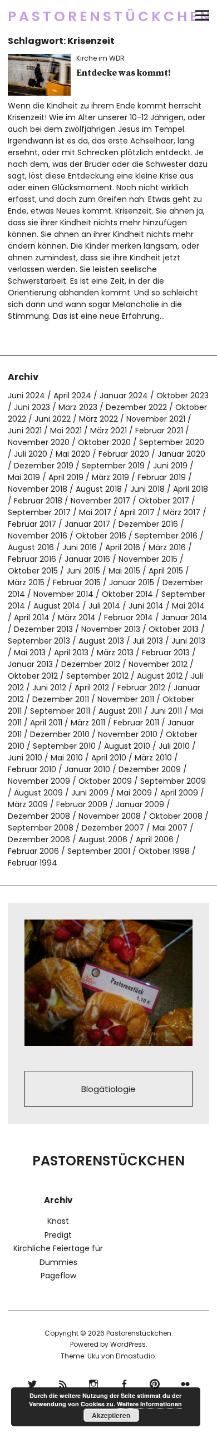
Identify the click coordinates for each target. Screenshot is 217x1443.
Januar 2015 (131, 582)
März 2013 (115, 652)
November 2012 (158, 664)
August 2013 (101, 640)
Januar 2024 (124, 395)
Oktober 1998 (164, 851)
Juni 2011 (166, 710)
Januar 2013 (30, 664)
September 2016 (166, 535)
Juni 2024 (26, 395)
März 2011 (88, 722)
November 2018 (37, 489)
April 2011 (46, 722)
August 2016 (31, 547)
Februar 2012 (141, 687)
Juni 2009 (89, 792)
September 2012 (97, 675)
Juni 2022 (52, 418)
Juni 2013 (188, 640)
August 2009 (38, 792)
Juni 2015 (83, 570)
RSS (62, 1382)
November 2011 (125, 699)
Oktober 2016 (101, 535)
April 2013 (71, 652)
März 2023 (77, 407)
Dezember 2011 (60, 699)
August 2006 (102, 839)
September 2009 (173, 781)
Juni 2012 (49, 687)
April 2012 (92, 687)
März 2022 (98, 418)
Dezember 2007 (113, 827)
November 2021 (155, 418)
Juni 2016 (79, 547)
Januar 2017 (87, 524)
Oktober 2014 (127, 594)
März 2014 (77, 617)
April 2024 (72, 395)
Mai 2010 (67, 757)
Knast (58, 1221)
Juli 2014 (104, 605)
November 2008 (109, 816)
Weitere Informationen (149, 1404)
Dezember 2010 (60, 734)
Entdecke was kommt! (123, 72)
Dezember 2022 (136, 407)
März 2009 (28, 804)
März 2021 (108, 430)
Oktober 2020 (104, 442)
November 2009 (39, 781)
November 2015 (148, 559)
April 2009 (179, 792)
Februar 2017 (32, 524)
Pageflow (58, 1275)
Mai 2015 (124, 570)
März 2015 (26, 582)
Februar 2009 (81, 804)
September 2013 (39, 640)
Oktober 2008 (176, 816)
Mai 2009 (134, 792)
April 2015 (166, 570)
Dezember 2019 (43, 465)
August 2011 (120, 710)
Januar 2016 (87, 559)
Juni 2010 (25, 757)
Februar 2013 (166, 652)
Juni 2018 (147, 489)
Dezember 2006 (39, 839)
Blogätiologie (108, 1089)
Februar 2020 (123, 453)
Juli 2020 (30, 453)
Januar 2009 (140, 804)
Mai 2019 (24, 477)
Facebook (123, 1382)
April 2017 (137, 512)
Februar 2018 (38, 500)
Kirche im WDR (100, 58)
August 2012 (160, 675)
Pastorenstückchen (110, 16)
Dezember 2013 (43, 629)
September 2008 (40, 827)
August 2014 (56, 605)
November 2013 (110, 629)
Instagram (93, 1382)
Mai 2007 (170, 827)
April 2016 (122, 547)
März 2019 (110, 477)
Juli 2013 (147, 640)
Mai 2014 (188, 605)
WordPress (128, 1344)
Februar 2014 (128, 617)
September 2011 (60, 710)
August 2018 (99, 489)
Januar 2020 (181, 453)
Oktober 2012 (33, 675)
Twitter (32, 1382)
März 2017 (181, 512)
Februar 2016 (32, 559)
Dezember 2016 (148, 524)
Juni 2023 (32, 407)
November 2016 (37, 535)
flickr (185, 1382)
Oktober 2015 (33, 570)
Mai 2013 (30, 652)
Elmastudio (135, 1356)
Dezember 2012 (90, 664)
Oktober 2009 (105, 781)
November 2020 (39, 442)
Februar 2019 (161, 477)
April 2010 (108, 757)
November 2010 (127, 734)
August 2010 (127, 746)
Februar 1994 (32, 862)
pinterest (154, 1382)
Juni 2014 (146, 605)
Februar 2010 (32, 769)
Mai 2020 (73, 453)
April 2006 (155, 839)
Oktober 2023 (182, 395)
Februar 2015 (77, 582)
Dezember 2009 (150, 769)
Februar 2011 (136, 722)
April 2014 (32, 617)
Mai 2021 (66, 430)
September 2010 (64, 746)
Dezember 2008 (39, 816)
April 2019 (65, 477)
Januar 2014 (184, 617)
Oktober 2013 (174, 629)
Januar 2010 (87, 769)
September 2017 (39, 512)
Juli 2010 (174, 746)
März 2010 (153, 757)
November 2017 (100, 500)
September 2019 (113, 465)
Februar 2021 (159, 430)
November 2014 (63, 594)
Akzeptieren (111, 1415)
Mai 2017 (95, 512)
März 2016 (167, 547)
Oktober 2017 (164, 500)
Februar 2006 (33, 851)
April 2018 (190, 489)
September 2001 (98, 851)
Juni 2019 (170, 465)
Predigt (58, 1235)
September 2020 (171, 442)
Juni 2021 (25, 430)
